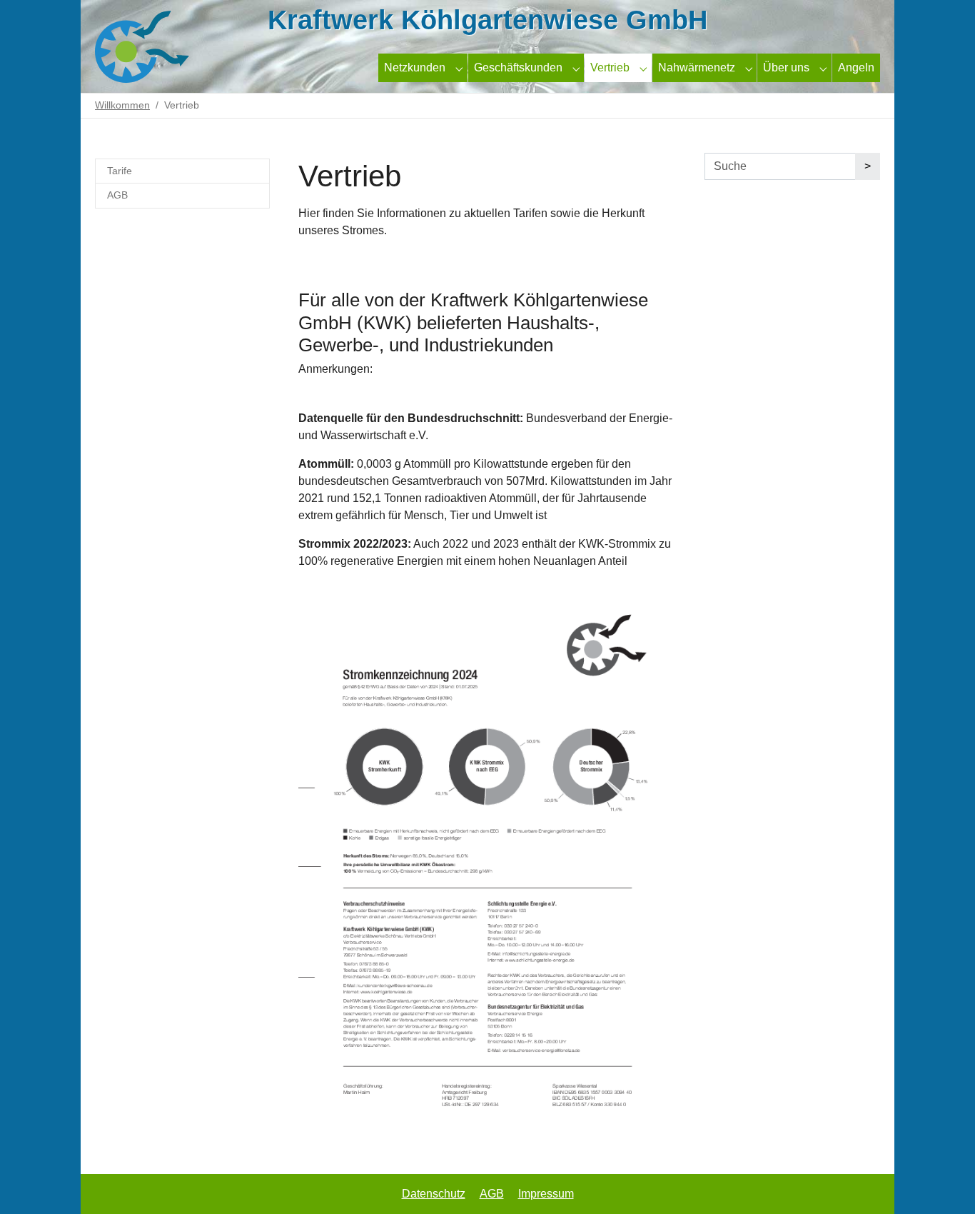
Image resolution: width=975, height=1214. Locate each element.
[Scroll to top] (943, 1182)
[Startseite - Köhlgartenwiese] (154, 46)
